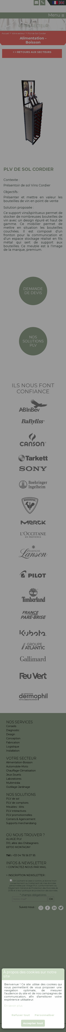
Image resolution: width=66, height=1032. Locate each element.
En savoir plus (13, 1005)
